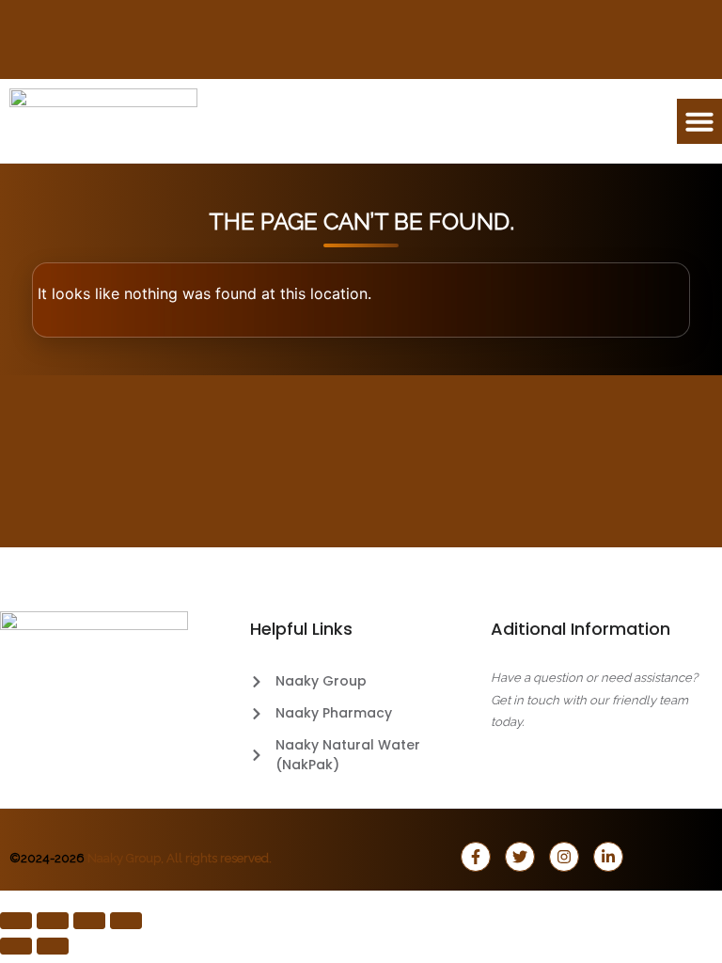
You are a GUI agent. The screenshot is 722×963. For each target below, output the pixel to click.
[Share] (89, 920)
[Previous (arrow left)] (16, 946)
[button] (699, 121)
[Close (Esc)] (126, 920)
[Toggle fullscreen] (53, 920)
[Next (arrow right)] (53, 946)
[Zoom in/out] (16, 920)
